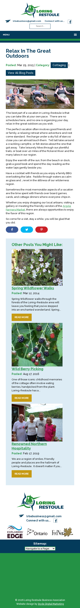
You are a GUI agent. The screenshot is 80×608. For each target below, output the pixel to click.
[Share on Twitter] (27, 230)
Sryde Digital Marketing (51, 604)
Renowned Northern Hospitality (29, 446)
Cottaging (59, 65)
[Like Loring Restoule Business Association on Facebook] (70, 21)
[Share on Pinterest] (41, 230)
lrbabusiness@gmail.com (27, 21)
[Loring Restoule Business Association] (39, 10)
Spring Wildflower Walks (33, 288)
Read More (22, 317)
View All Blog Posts (20, 72)
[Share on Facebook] (12, 230)
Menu (6, 35)
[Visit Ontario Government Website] (37, 531)
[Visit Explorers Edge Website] (15, 531)
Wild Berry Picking (27, 369)
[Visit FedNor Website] (62, 531)
